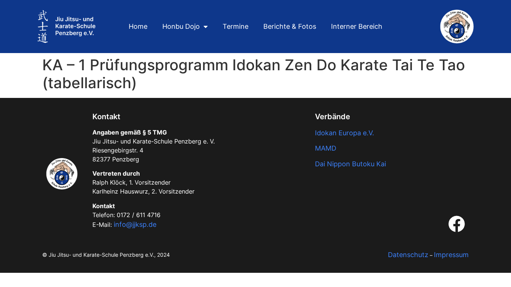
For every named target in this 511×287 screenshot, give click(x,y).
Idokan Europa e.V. (344, 133)
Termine (235, 26)
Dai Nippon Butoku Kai (350, 164)
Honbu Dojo (181, 26)
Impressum (451, 255)
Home (138, 26)
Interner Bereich (356, 26)
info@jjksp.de (135, 224)
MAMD (325, 148)
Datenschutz (408, 255)
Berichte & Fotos (289, 26)
